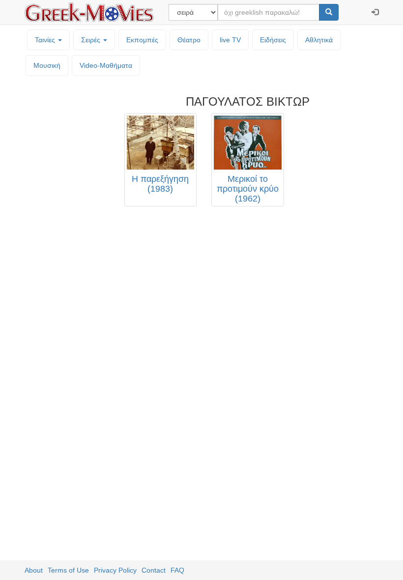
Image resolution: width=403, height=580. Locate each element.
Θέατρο (189, 40)
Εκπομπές (142, 40)
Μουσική (46, 65)
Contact (154, 570)
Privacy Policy (115, 570)
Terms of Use (68, 570)
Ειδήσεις (273, 40)
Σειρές (91, 40)
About (34, 570)
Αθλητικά (319, 40)
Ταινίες (46, 40)
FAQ (177, 570)
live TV (230, 40)
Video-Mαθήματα (106, 65)
